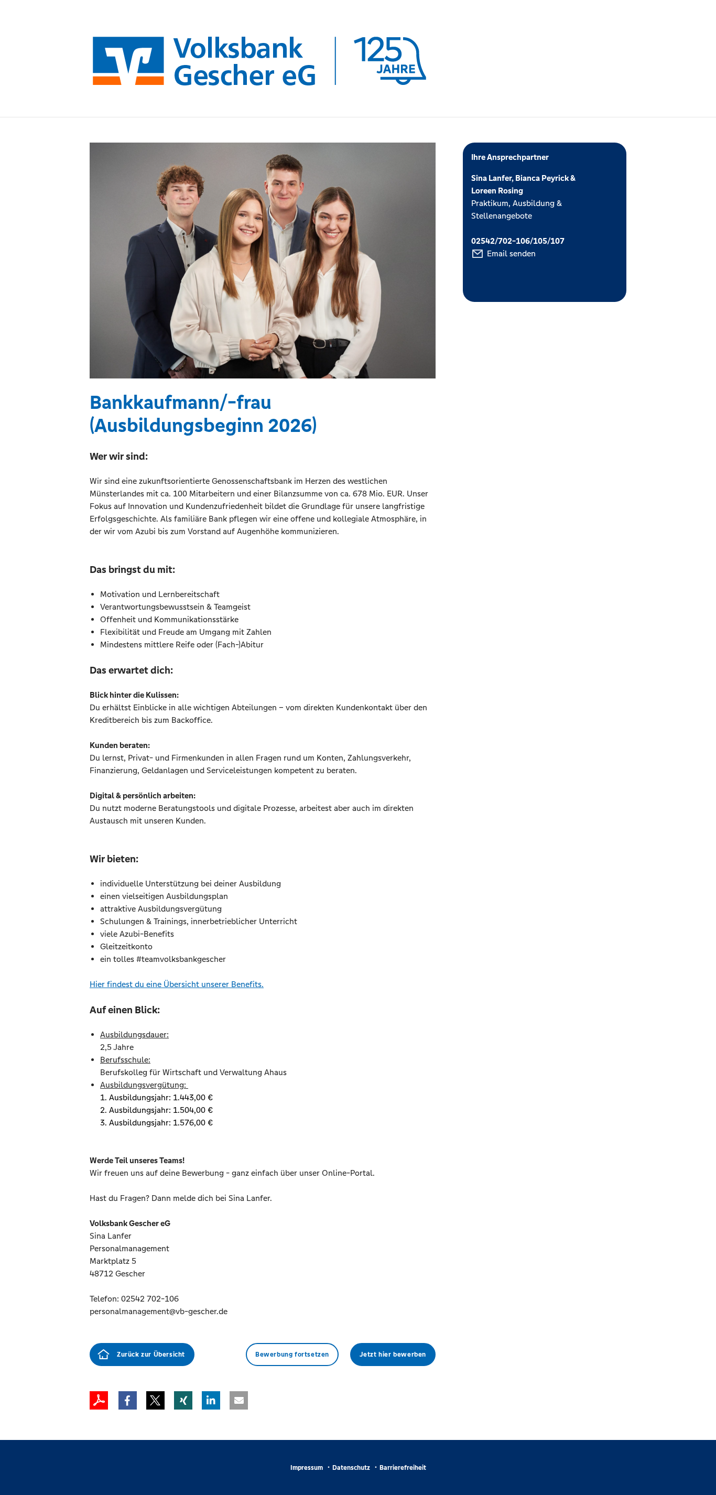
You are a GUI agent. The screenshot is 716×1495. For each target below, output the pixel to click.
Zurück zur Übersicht (151, 1354)
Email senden (511, 253)
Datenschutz (351, 1468)
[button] (127, 1400)
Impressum (306, 1468)
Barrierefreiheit (402, 1468)
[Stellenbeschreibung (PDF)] (99, 1400)
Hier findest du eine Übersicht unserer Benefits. (177, 984)
